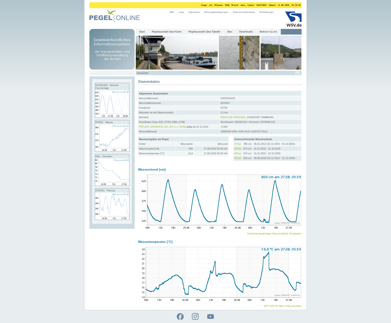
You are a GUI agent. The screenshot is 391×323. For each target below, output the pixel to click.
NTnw (237, 158)
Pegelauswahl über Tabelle (204, 31)
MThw (237, 148)
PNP (141, 126)
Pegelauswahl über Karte (166, 31)
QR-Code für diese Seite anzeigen (282, 305)
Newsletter (143, 73)
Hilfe (171, 12)
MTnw (237, 153)
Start (142, 31)
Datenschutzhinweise (244, 12)
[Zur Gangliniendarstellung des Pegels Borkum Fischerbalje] (112, 116)
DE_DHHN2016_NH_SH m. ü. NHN (165, 126)
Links (181, 12)
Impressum (194, 12)
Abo (229, 31)
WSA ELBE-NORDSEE (233, 117)
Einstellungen (267, 12)
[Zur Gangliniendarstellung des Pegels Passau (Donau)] (112, 219)
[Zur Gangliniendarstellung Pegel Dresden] (112, 184)
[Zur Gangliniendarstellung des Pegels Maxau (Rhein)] (112, 150)
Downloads (246, 31)
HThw (237, 144)
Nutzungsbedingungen (216, 12)
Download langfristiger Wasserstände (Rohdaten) (274, 233)
